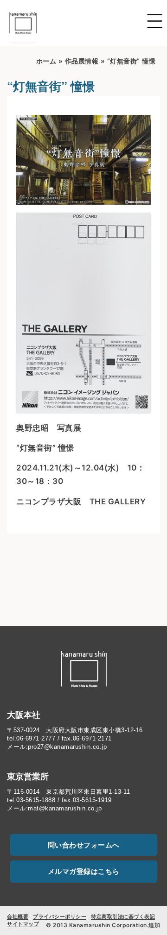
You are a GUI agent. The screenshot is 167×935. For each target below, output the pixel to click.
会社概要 (17, 916)
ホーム (46, 61)
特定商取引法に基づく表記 (123, 916)
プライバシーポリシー (59, 916)
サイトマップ (23, 924)
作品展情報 (82, 61)
